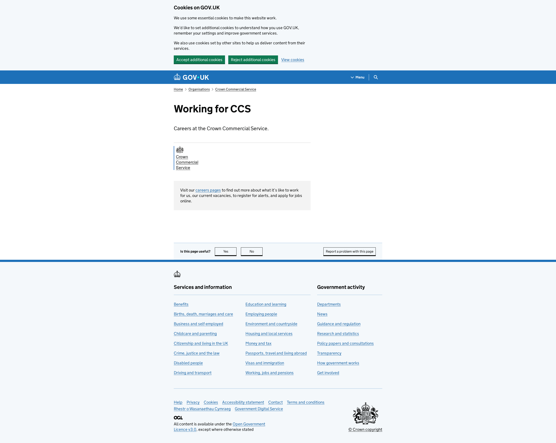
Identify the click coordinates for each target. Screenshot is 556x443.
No (256, 251)
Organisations (199, 89)
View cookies (292, 60)
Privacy (193, 402)
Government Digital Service (259, 408)
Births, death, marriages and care (203, 313)
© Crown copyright (365, 429)
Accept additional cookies (199, 59)
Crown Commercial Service (235, 89)
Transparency (329, 353)
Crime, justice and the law (197, 353)
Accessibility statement (243, 402)
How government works (338, 362)
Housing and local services (269, 333)
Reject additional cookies (253, 59)
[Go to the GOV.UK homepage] (191, 77)
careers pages (208, 190)
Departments (329, 304)
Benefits (181, 304)
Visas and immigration (264, 362)
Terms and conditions (305, 402)
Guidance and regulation (339, 323)
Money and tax (258, 343)
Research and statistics (338, 333)
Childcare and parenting (195, 333)
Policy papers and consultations (345, 343)
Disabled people (188, 362)
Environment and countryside (271, 323)
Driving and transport (193, 372)
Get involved (328, 372)
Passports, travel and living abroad (276, 353)
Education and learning (265, 304)
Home (178, 89)
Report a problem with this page (349, 251)
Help (178, 402)
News (322, 313)
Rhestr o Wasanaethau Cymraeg (202, 408)
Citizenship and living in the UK (201, 343)
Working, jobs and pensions (269, 372)
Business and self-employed (198, 323)
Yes (230, 251)
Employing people (261, 313)
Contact (275, 402)
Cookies (211, 402)
